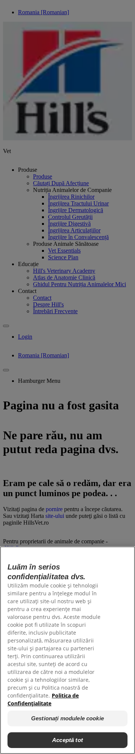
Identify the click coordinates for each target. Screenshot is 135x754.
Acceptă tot (67, 740)
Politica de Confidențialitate (43, 699)
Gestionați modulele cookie (67, 718)
